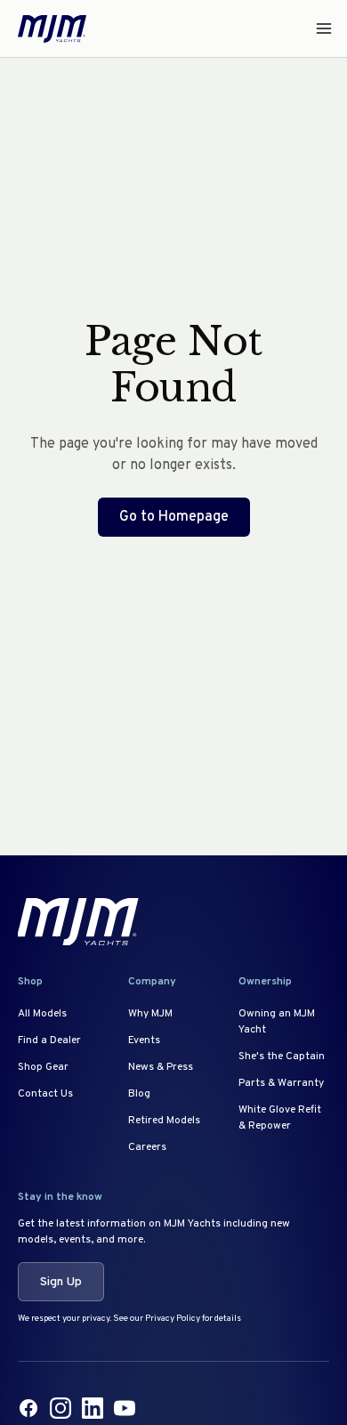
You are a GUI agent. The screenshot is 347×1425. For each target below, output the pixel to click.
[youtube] (124, 1408)
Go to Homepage (174, 517)
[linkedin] (92, 1408)
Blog (139, 1094)
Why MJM (150, 1014)
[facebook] (28, 1408)
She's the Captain (281, 1056)
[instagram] (60, 1408)
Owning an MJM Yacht (276, 1022)
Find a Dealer (49, 1040)
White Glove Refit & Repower (279, 1118)
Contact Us (45, 1094)
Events (144, 1040)
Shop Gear (43, 1067)
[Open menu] (318, 28)
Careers (147, 1147)
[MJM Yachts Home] (52, 29)
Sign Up (61, 1282)
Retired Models (164, 1120)
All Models (42, 1014)
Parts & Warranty (281, 1083)
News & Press (160, 1067)
